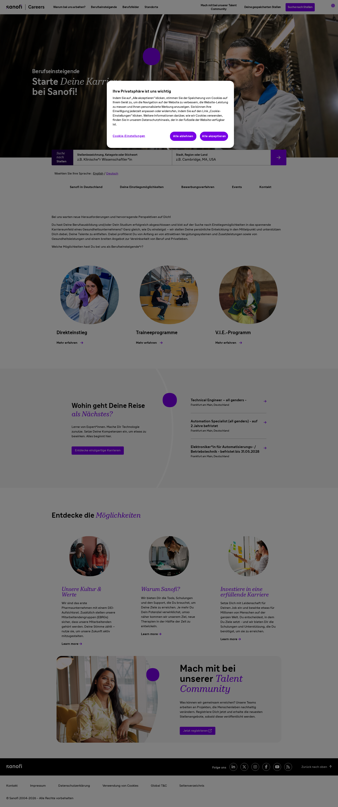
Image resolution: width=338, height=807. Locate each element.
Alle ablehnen (183, 136)
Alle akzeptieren (214, 136)
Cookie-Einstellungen (129, 136)
